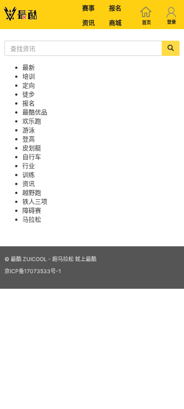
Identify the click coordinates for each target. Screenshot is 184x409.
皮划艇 (31, 148)
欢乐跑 (31, 121)
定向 (28, 85)
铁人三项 (34, 201)
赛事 (88, 8)
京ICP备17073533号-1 (32, 271)
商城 (115, 22)
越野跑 (31, 192)
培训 (28, 76)
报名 (115, 8)
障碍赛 (31, 210)
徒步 (28, 94)
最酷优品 (34, 112)
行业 (28, 165)
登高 (28, 139)
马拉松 (31, 219)
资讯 (88, 22)
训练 (28, 174)
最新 (28, 67)
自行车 (31, 156)
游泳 (28, 130)
